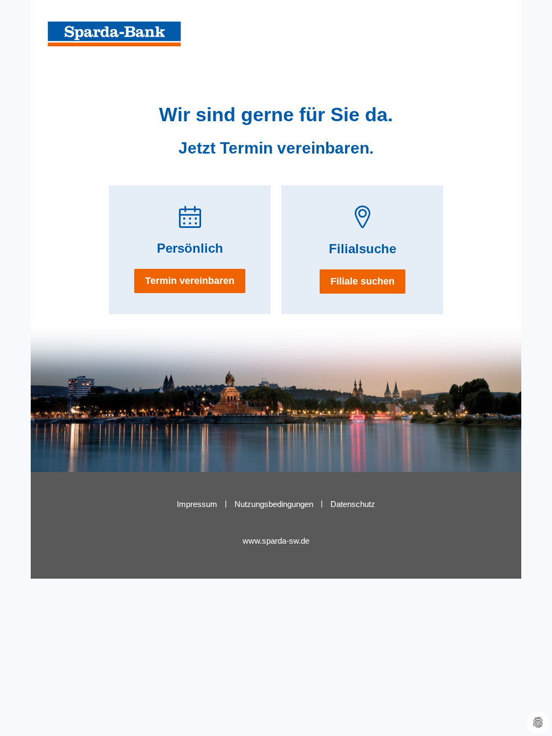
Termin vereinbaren (189, 280)
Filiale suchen (362, 281)
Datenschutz (352, 504)
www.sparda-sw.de (276, 540)
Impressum (197, 504)
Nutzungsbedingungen (273, 504)
